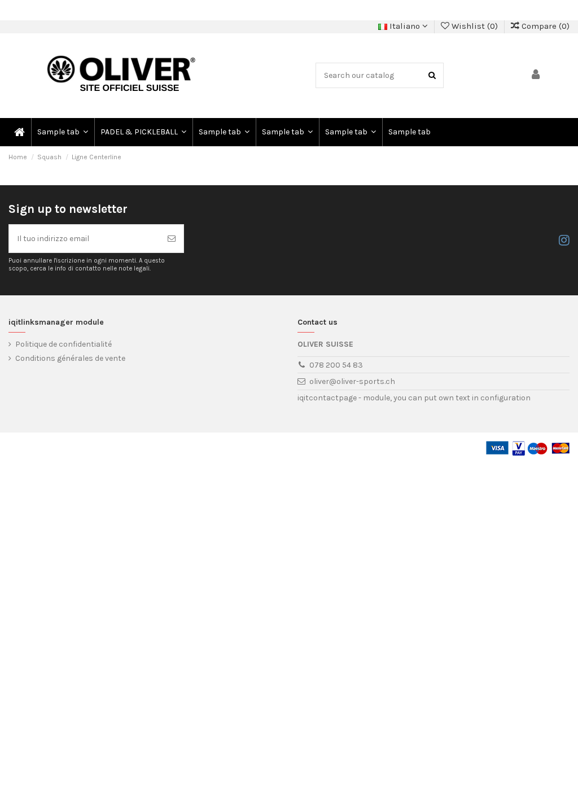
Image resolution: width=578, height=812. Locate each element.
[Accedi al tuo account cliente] (536, 75)
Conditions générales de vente (70, 358)
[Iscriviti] (171, 238)
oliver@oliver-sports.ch (352, 381)
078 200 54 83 (336, 365)
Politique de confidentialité (63, 344)
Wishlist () (474, 26)
